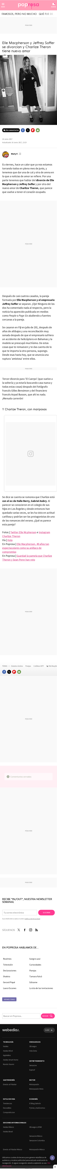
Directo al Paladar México (12, 1149)
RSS (36, 929)
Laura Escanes (9, 988)
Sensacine (33, 1065)
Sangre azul (34, 958)
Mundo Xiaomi (8, 1064)
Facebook (23, 130)
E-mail (38, 130)
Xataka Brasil (8, 1131)
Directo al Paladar (9, 1084)
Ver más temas (9, 999)
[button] (16, 153)
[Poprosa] (28, 5)
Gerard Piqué (9, 982)
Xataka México (8, 1127)
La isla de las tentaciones (41, 988)
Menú (3, 7)
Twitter (28, 130)
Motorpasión (34, 1084)
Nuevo (53, 7)
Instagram (30, 929)
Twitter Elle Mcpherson (23, 532)
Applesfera (7, 1055)
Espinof (32, 1070)
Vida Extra (33, 1051)
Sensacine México (35, 1136)
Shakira (6, 976)
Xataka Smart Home (10, 1060)
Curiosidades (35, 964)
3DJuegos (33, 1046)
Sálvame (33, 982)
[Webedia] (10, 1031)
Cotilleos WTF (38, 666)
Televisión (8, 964)
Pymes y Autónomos (37, 1108)
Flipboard (33, 130)
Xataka (5, 1046)
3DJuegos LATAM (35, 1127)
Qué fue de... (47, 14)
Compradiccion (9, 1112)
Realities (7, 958)
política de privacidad (32, 919)
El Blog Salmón (35, 1103)
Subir (47, 1030)
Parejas (28, 666)
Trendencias (7, 1103)
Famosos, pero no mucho (19, 14)
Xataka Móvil (8, 1051)
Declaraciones (9, 970)
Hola (9, 540)
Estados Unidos (17, 666)
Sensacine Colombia (37, 1140)
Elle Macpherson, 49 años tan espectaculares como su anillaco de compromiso (25, 548)
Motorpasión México (37, 1149)
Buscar (45, 1016)
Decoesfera (7, 1108)
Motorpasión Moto (36, 1089)
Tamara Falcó (35, 976)
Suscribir (46, 912)
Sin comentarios (12, 130)
